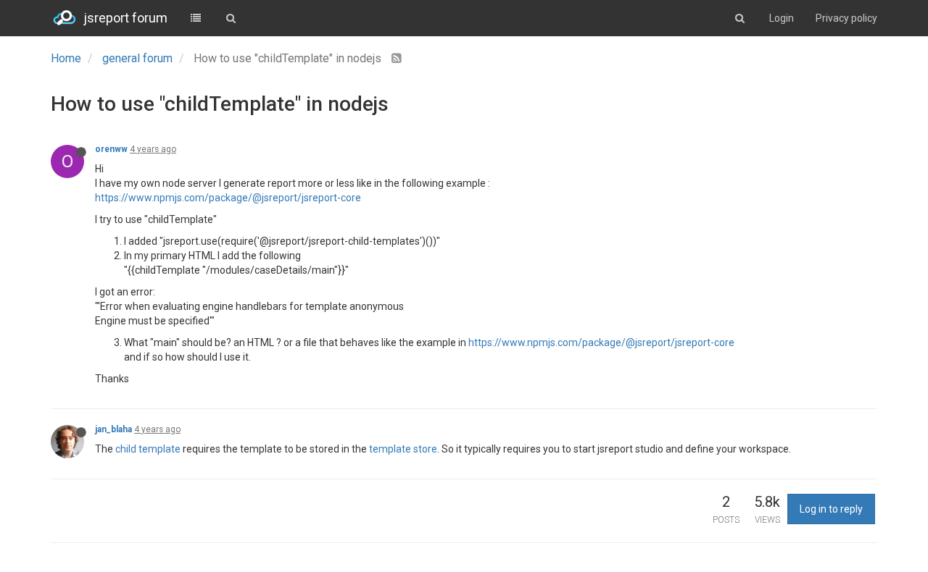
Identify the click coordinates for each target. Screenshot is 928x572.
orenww (111, 149)
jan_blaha (113, 429)
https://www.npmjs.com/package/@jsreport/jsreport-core (228, 197)
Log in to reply (831, 509)
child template (148, 449)
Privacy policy (846, 18)
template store (403, 449)
